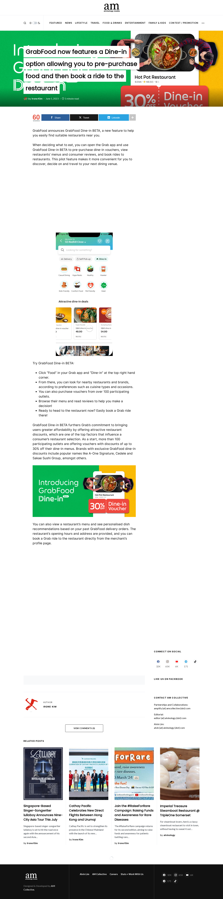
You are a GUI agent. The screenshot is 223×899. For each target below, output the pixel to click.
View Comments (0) (84, 728)
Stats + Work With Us (132, 874)
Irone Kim (50, 706)
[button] (25, 23)
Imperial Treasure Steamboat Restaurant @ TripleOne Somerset (179, 810)
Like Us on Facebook (168, 679)
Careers (114, 874)
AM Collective (99, 874)
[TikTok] (195, 663)
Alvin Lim (84, 874)
